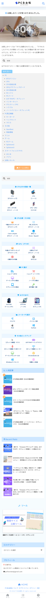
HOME (24, 584)
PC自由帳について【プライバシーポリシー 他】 (22, 588)
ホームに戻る (23, 168)
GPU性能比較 (11, 90)
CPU (8, 81)
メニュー (23, 597)
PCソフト (9, 93)
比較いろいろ (10, 160)
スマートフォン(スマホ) (13, 151)
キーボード (10, 117)
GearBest (9, 129)
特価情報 (9, 132)
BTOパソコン (11, 78)
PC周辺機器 (9, 113)
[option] (23, 523)
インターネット (12, 101)
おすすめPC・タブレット (15, 99)
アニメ (7, 135)
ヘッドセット (11, 120)
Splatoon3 (10, 147)
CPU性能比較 (11, 84)
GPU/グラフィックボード (15, 87)
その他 (7, 126)
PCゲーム (9, 141)
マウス (8, 122)
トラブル (9, 107)
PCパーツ (9, 96)
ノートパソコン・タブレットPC (18, 110)
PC (6, 75)
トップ (38, 597)
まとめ (8, 154)
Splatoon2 (10, 144)
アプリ (8, 157)
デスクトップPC (12, 104)
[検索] (4, 60)
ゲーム (7, 138)
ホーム (7, 597)
